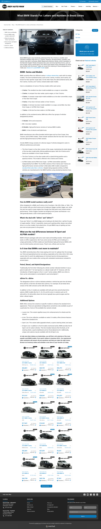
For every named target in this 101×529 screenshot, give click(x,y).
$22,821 (24, 368)
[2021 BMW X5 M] (64, 352)
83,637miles (50, 365)
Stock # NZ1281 (60, 471)
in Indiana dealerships (52, 75)
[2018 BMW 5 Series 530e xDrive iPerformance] (29, 380)
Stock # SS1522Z (60, 388)
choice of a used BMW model (36, 68)
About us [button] (95, 6)
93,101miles (33, 447)
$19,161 (24, 395)
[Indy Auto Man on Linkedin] (96, 494)
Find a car (49, 502)
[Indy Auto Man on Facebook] (84, 494)
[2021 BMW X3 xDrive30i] (46, 352)
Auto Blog (88, 6)
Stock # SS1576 (25, 471)
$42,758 (24, 478)
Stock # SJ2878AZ (25, 416)
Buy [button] (57, 6)
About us (29, 509)
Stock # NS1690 (43, 416)
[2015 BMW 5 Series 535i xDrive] (46, 408)
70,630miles (68, 420)
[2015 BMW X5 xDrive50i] (64, 380)
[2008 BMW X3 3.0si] (64, 463)
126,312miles (68, 475)
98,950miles (50, 392)
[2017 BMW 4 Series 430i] (29, 408)
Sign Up (82, 516)
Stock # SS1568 (43, 444)
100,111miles (50, 420)
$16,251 (59, 395)
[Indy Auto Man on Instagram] (90, 494)
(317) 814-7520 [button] (8, 507)
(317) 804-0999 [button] (8, 515)
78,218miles (33, 392)
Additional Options (9, 47)
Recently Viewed (94, 1)
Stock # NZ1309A (43, 361)
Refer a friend (30, 507)
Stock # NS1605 (25, 388)
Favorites (83, 1)
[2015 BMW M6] (46, 435)
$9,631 (59, 451)
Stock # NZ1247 (60, 444)
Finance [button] (73, 6)
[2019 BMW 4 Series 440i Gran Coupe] (29, 352)
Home (28, 502)
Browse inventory (45, 486)
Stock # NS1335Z (25, 444)
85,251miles (33, 420)
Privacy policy (50, 511)
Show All (95, 30)
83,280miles (50, 447)
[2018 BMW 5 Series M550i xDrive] (29, 435)
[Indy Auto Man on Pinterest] (93, 494)
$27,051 (42, 451)
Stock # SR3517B (60, 361)
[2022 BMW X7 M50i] (46, 463)
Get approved (50, 505)
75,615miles (68, 365)
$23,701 (42, 368)
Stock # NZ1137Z (43, 471)
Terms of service (31, 511)
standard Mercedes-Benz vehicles (32, 168)
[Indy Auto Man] (13, 6)
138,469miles (68, 447)
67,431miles (50, 475)
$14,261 (42, 423)
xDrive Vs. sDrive (9, 45)
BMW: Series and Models (10, 32)
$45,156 (42, 478)
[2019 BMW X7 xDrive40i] (46, 380)
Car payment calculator (52, 507)
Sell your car (30, 505)
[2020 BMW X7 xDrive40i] (64, 408)
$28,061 (42, 395)
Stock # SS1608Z (43, 388)
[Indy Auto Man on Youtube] (87, 494)
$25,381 (24, 451)
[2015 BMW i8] (29, 463)
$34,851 (59, 423)
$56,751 (59, 368)
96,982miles (68, 392)
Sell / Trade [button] (64, 6)
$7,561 (59, 478)
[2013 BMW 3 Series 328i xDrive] (64, 435)
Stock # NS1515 (60, 416)
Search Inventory (48, 6)
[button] (6, 1)
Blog (48, 509)
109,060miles (33, 365)
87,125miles (33, 475)
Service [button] (80, 6)
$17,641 (24, 423)
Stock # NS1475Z (25, 361)
